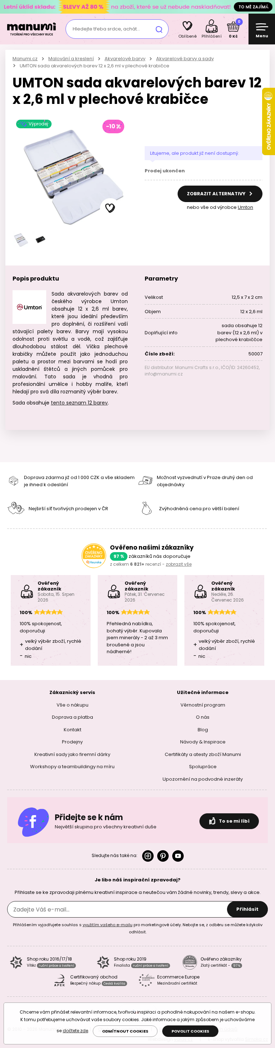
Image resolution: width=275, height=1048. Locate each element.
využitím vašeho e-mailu (107, 925)
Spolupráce (203, 766)
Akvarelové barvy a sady (185, 58)
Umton (245, 207)
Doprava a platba (72, 717)
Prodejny (72, 741)
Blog (203, 729)
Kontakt (72, 729)
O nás (202, 717)
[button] (110, 208)
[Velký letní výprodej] (137, 6)
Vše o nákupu (72, 705)
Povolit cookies (190, 1031)
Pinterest (163, 856)
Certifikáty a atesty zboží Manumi (203, 754)
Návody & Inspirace (203, 741)
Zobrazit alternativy (217, 193)
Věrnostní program (202, 705)
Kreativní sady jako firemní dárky (72, 754)
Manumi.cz (25, 58)
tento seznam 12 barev (79, 402)
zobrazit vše (179, 564)
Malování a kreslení (71, 58)
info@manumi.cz (164, 374)
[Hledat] (159, 29)
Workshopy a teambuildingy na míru (72, 766)
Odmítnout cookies (125, 1031)
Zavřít (267, 6)
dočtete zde (75, 1031)
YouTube (178, 856)
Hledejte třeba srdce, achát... (106, 28)
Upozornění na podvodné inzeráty (203, 779)
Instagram (148, 856)
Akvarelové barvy (125, 58)
